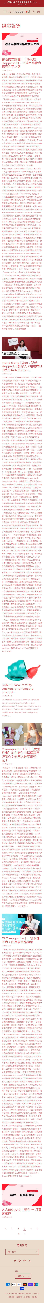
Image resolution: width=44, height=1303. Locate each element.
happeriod (14, 1293)
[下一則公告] (39, 3)
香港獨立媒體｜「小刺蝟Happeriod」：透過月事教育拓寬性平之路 (21, 63)
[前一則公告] (4, 3)
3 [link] (24, 1229)
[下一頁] (25, 1234)
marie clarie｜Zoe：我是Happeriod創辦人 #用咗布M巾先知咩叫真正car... (22, 366)
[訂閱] (36, 1252)
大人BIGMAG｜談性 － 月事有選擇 (21, 1211)
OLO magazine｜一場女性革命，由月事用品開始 (21, 940)
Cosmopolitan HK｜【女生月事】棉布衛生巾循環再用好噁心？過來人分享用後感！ (21, 754)
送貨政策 (27, 1297)
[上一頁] (5, 1228)
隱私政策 (11, 1297)
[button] (4, 11)
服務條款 (19, 1297)
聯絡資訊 (34, 1297)
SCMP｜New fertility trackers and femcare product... (18, 688)
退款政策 (36, 1293)
